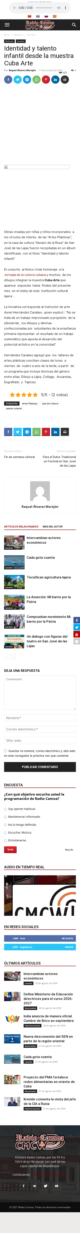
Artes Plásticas (29, 403)
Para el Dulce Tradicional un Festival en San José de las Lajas (59, 461)
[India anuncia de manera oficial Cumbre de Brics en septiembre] (12, 1018)
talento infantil (14, 408)
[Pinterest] (46, 79)
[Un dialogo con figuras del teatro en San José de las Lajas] (14, 641)
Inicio (7, 34)
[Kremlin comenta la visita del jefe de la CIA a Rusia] (12, 1101)
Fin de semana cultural (19, 457)
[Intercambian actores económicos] (14, 543)
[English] (38, 16)
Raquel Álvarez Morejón (22, 70)
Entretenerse (16, 840)
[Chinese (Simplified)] (29, 16)
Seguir (69, 946)
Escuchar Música (19, 832)
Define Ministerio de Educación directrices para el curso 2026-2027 (48, 998)
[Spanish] (54, 16)
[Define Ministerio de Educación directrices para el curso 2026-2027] (12, 996)
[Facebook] (8, 79)
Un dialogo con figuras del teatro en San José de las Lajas (47, 641)
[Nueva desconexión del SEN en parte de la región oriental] (12, 1038)
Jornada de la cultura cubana (25, 275)
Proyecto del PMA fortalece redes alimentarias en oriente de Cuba (49, 1081)
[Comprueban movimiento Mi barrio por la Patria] (14, 621)
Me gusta (67, 938)
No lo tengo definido (21, 825)
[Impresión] (65, 79)
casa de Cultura (50, 403)
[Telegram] (27, 79)
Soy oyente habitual (21, 809)
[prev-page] (6, 656)
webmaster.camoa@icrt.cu (49, 1174)
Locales (31, 34)
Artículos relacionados (21, 526)
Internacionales (32, 1025)
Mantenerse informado (23, 817)
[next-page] (13, 656)
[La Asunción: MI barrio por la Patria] (14, 602)
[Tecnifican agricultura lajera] (14, 582)
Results (69, 850)
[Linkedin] (55, 79)
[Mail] (34, 1186)
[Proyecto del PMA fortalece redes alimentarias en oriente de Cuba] (12, 1079)
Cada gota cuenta (41, 557)
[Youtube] (57, 1186)
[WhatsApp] (36, 79)
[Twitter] (18, 79)
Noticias (18, 34)
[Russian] (46, 16)
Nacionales (30, 1008)
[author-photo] (40, 501)
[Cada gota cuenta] (14, 562)
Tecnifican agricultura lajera (49, 577)
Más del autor (53, 526)
